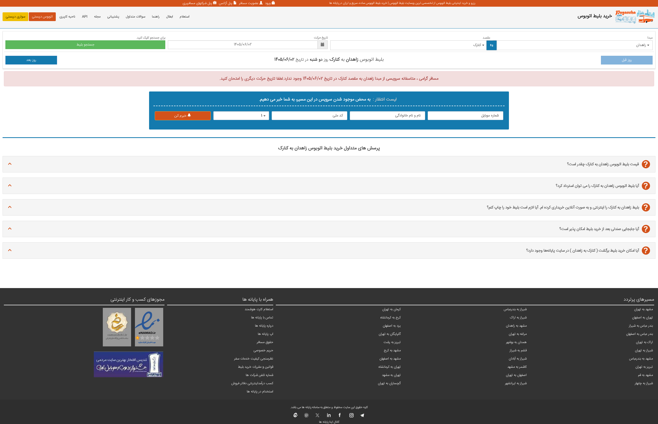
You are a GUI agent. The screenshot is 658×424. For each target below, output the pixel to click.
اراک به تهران (644, 342)
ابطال (169, 17)
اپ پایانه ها (265, 334)
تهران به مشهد (391, 375)
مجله (97, 17)
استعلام (184, 17)
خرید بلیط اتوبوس (595, 16)
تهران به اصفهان (642, 317)
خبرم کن (180, 116)
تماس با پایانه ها (262, 317)
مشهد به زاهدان (516, 326)
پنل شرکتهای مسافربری (197, 3)
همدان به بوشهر (516, 342)
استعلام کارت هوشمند (259, 309)
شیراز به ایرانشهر (516, 383)
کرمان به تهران (391, 309)
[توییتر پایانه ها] (317, 417)
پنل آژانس (225, 3)
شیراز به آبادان (518, 359)
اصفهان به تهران (516, 375)
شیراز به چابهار (644, 383)
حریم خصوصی (263, 350)
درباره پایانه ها (264, 326)
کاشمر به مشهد (517, 367)
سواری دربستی (15, 17)
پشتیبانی (113, 17)
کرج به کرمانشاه (390, 317)
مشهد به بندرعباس (641, 359)
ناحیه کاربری (67, 17)
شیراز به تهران (644, 350)
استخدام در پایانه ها (260, 391)
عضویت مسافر (248, 3)
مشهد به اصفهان (390, 359)
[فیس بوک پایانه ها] (339, 417)
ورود (267, 3)
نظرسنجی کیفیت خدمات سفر (253, 359)
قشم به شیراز (518, 350)
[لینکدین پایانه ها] (328, 417)
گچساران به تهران (389, 383)
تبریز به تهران (644, 367)
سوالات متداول (135, 17)
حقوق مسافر (265, 342)
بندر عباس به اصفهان (639, 334)
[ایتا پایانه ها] (296, 417)
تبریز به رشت (392, 342)
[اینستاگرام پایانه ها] (350, 417)
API (84, 17)
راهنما (156, 17)
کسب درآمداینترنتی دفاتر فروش (252, 383)
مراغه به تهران (518, 334)
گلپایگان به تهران (390, 334)
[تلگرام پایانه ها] (362, 417)
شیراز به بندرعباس (515, 309)
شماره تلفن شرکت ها (259, 375)
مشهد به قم (645, 375)
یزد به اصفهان (392, 326)
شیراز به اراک (518, 317)
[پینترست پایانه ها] (306, 417)
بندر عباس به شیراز (641, 326)
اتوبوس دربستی (42, 17)
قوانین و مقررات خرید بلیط (255, 367)
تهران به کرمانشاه (390, 367)
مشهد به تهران (643, 309)
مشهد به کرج (392, 350)
